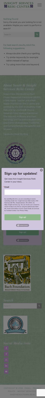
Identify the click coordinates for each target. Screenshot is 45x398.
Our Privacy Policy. (22, 210)
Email (6, 187)
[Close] (41, 170)
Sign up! (22, 217)
